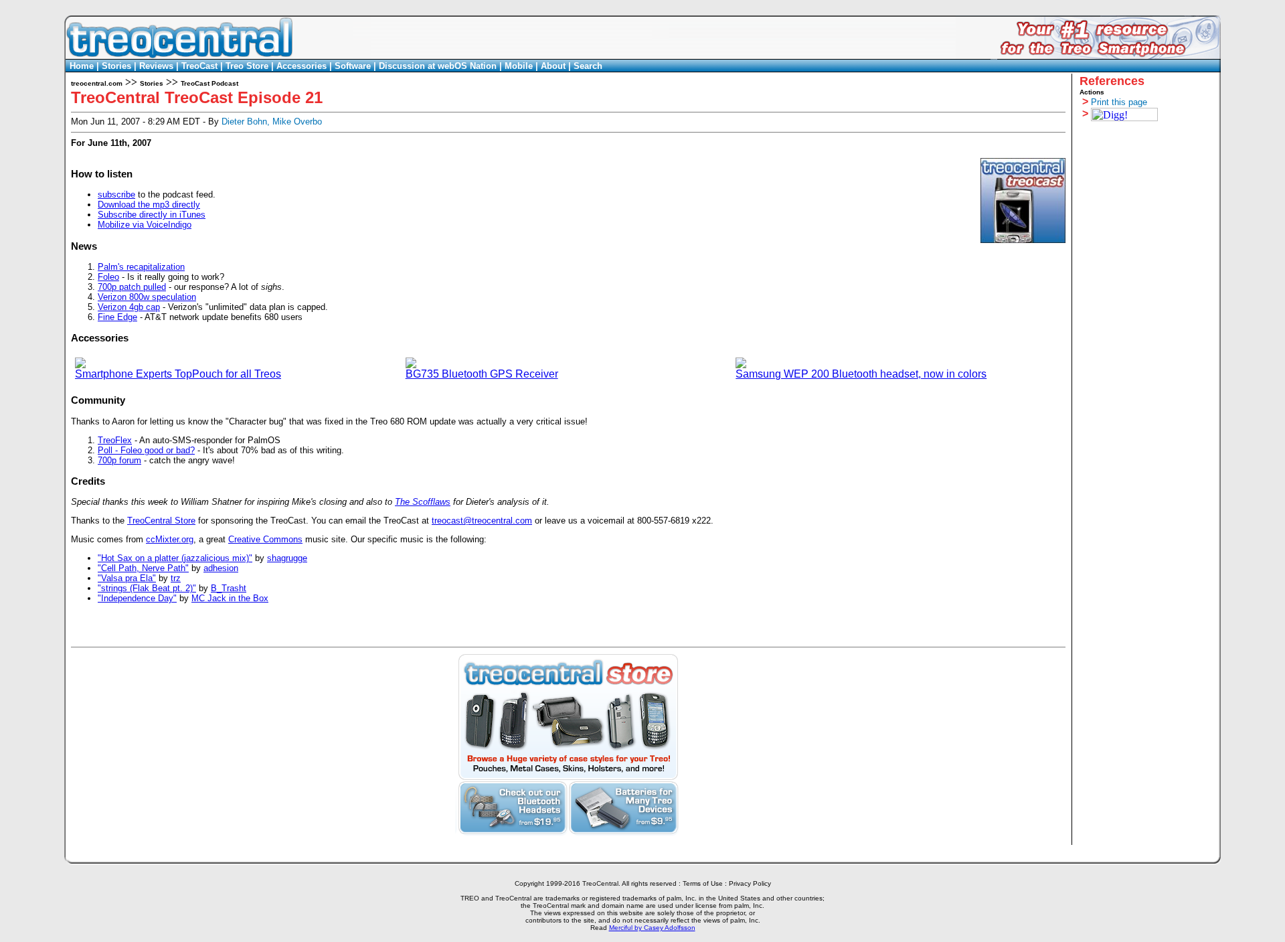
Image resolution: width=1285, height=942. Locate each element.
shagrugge (287, 558)
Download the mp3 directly (149, 205)
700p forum (119, 460)
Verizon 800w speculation (147, 297)
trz (176, 578)
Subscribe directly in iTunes (151, 215)
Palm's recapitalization (141, 267)
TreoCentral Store (161, 521)
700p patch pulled (132, 287)
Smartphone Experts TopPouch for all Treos (178, 374)
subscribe (116, 194)
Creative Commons (265, 539)
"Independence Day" (137, 598)
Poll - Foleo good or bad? (146, 450)
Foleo (108, 277)
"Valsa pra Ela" (127, 578)
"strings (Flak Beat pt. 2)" (147, 588)
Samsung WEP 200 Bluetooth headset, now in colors (861, 374)
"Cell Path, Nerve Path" (143, 568)
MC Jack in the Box (229, 598)
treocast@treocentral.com (482, 521)
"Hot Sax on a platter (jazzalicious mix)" (175, 558)
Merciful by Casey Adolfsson (652, 927)
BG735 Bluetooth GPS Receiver (482, 374)
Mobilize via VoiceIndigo (144, 225)
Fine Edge (117, 317)
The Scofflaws (422, 502)
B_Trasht (228, 588)
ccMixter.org (169, 539)
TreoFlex (115, 440)
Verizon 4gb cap (129, 307)
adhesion (220, 568)
